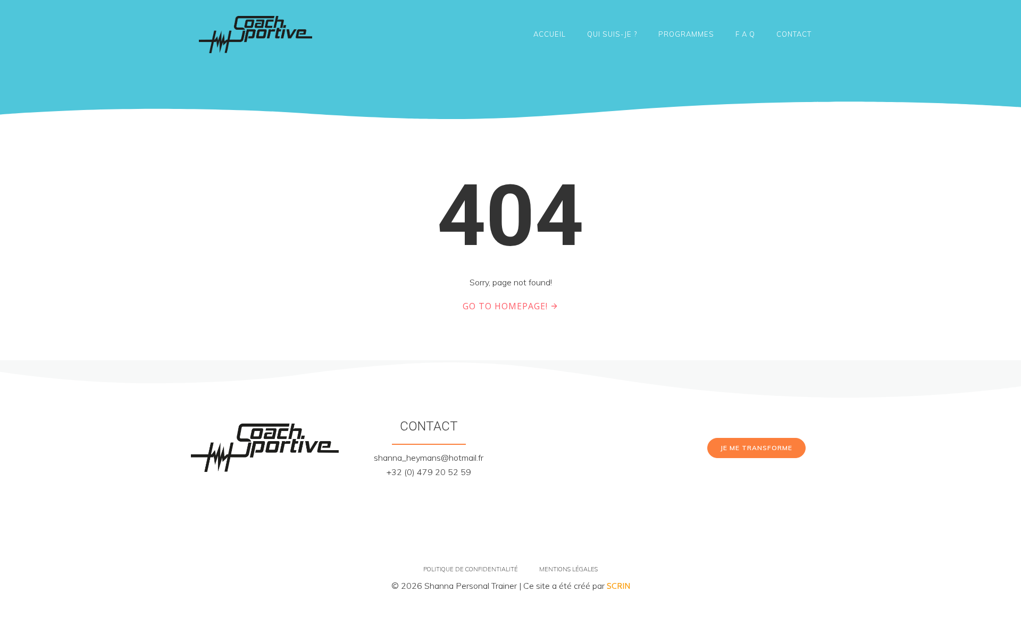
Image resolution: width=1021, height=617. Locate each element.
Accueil (549, 34)
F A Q (745, 34)
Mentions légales (568, 569)
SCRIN (618, 586)
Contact (793, 34)
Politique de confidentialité (470, 569)
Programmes (686, 34)
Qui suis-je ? (612, 34)
